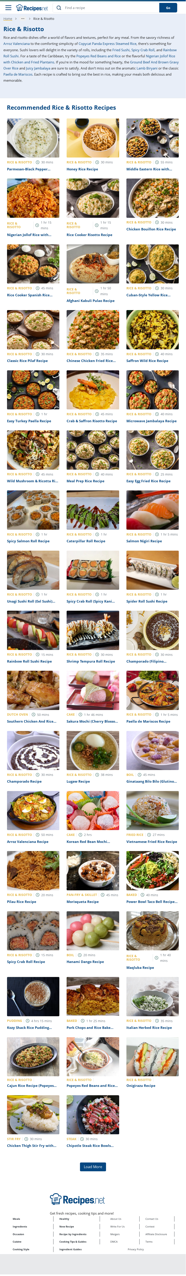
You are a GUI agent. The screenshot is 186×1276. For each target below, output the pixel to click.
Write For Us (117, 1226)
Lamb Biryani (147, 68)
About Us (115, 1218)
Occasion (18, 1234)
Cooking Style (21, 1249)
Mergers (115, 1234)
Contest (150, 1226)
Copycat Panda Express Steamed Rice (107, 43)
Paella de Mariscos (17, 74)
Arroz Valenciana (16, 43)
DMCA (114, 1241)
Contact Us (151, 1218)
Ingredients (20, 1226)
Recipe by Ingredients (72, 1234)
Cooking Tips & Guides (72, 1241)
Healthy (64, 1218)
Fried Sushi (121, 50)
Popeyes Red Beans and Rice (98, 56)
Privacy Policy (136, 1249)
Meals (16, 1218)
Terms (148, 1241)
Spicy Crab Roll (143, 50)
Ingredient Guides (70, 1249)
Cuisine (17, 1241)
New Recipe (66, 1226)
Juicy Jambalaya (38, 68)
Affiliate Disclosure (156, 1234)
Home (7, 18)
